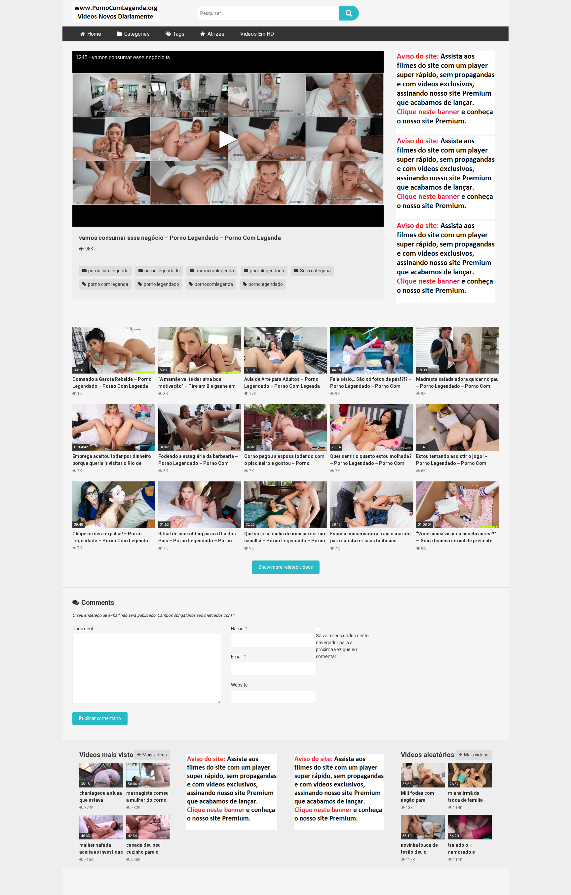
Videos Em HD (257, 34)
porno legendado (161, 270)
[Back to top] (549, 875)
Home (94, 34)
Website (239, 685)
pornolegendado (266, 270)
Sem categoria (315, 270)
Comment (83, 628)
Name (239, 628)
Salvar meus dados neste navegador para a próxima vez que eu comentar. (342, 646)
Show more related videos (285, 567)
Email (238, 656)
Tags (178, 34)
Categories (137, 34)
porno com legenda (108, 270)
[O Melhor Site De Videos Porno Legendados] (116, 13)
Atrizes (216, 34)
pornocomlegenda (214, 270)
